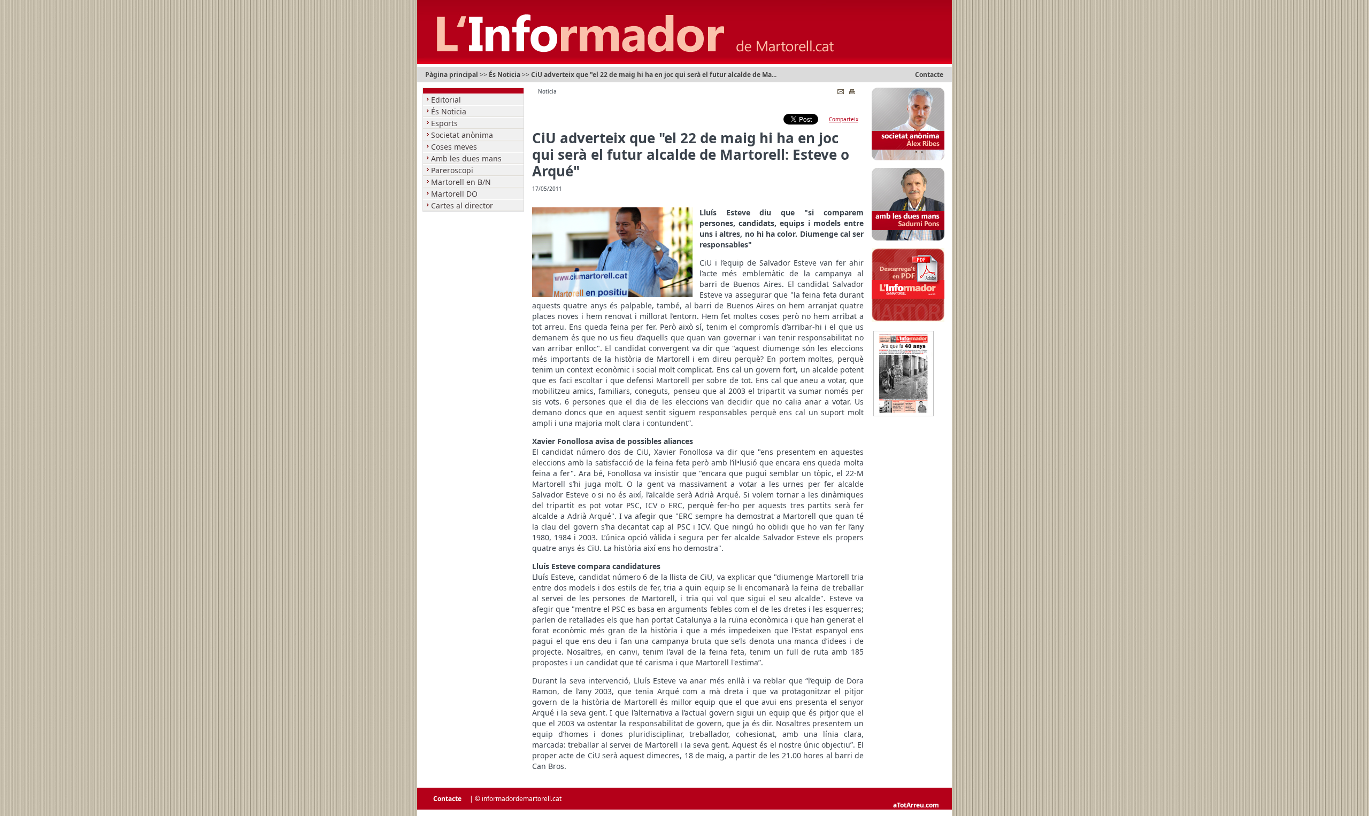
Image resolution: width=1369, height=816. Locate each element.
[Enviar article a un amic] (841, 89)
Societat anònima (463, 135)
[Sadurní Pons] (908, 238)
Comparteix (843, 119)
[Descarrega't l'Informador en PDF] (908, 319)
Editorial (447, 100)
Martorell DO (455, 194)
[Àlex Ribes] (908, 158)
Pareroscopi (453, 170)
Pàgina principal (451, 74)
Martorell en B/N (462, 182)
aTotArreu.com (916, 805)
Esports (445, 123)
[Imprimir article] (852, 89)
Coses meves (455, 147)
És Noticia (504, 74)
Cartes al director (463, 205)
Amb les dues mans (467, 158)
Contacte (929, 74)
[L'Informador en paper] (903, 414)
